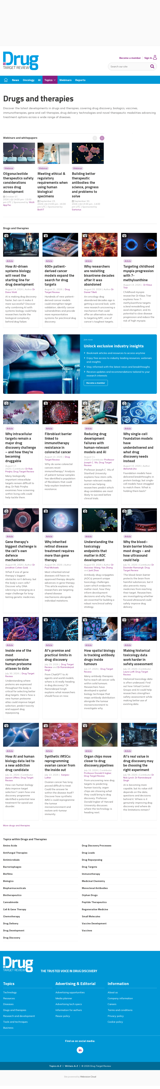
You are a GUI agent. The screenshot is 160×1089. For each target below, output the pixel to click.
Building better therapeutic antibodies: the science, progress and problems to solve (85, 185)
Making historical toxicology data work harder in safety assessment (138, 657)
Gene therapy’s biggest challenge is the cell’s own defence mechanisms (21, 550)
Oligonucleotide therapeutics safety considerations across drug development (18, 182)
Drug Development (13, 930)
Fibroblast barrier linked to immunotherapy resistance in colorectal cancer (58, 442)
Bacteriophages (12, 867)
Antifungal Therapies (15, 853)
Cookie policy (115, 1021)
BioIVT (41, 209)
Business (8, 1027)
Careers (112, 1004)
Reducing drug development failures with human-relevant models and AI (96, 442)
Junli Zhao (94, 570)
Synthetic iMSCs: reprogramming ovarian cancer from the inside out (60, 763)
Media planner (63, 998)
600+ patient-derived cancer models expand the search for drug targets (59, 275)
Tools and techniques (15, 1021)
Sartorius (76, 209)
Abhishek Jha (130, 468)
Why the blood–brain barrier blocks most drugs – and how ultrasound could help (138, 550)
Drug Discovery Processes (96, 845)
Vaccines (87, 930)
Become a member (130, 58)
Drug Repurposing (92, 860)
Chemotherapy (11, 916)
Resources (9, 998)
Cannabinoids (10, 902)
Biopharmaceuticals (14, 888)
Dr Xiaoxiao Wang (99, 566)
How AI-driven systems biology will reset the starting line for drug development (19, 275)
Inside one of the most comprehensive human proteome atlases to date (18, 659)
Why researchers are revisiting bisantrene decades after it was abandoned (99, 275)
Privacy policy (116, 1016)
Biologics (8, 881)
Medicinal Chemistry (93, 881)
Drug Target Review (57, 291)
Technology (10, 992)
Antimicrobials (11, 860)
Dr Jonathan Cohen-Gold (20, 566)
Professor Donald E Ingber (97, 773)
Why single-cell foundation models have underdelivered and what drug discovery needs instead (138, 447)
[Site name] (21, 69)
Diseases (8, 1004)
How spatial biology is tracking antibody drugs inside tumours (99, 657)
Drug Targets (89, 867)
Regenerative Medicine (95, 909)
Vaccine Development (94, 923)
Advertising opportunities (70, 992)
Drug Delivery (10, 923)
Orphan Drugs (90, 895)
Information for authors (68, 1010)
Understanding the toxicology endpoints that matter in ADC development (98, 550)
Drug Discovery (11, 937)
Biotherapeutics (12, 895)
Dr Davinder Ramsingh (138, 566)
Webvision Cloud (88, 1076)
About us (113, 992)
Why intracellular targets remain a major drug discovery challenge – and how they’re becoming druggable (20, 447)
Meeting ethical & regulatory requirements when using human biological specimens (53, 185)
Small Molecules (91, 916)
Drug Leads (88, 853)
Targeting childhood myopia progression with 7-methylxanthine (138, 273)
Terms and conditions (120, 1010)
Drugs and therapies (14, 1010)
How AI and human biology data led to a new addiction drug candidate (20, 763)
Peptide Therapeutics (94, 902)
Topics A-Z (55, 1066)
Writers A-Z (71, 1066)
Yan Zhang (107, 567)
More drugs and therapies (16, 825)
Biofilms (7, 874)
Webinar (8, 168)
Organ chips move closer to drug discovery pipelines (99, 761)
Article (10, 261)
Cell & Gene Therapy (14, 909)
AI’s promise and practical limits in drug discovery (58, 655)
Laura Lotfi (128, 671)
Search (152, 65)
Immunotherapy (91, 874)
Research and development (19, 1016)
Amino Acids (10, 845)
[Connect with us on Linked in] (80, 1050)
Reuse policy (62, 1016)
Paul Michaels (52, 567)
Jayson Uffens (12, 777)
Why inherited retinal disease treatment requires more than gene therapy (59, 550)
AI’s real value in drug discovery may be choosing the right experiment (138, 763)
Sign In (148, 58)
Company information (120, 998)
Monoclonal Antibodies (95, 888)
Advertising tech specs (68, 1004)
